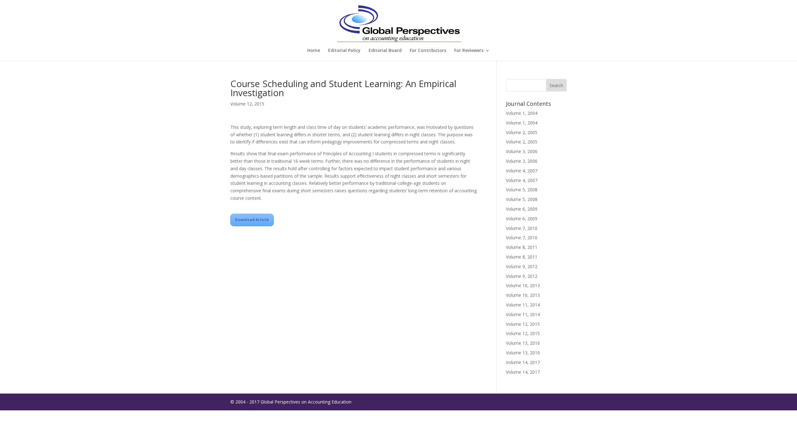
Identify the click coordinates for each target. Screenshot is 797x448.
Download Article (252, 219)
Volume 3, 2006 (521, 151)
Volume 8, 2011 (521, 247)
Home (313, 50)
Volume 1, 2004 (521, 113)
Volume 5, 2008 (521, 190)
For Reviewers (468, 50)
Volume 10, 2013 (523, 285)
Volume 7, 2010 (521, 228)
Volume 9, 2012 (521, 266)
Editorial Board (385, 50)
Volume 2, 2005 (521, 132)
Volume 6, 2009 (521, 209)
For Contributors (428, 50)
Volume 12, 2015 (247, 104)
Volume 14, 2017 (523, 362)
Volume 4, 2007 (521, 171)
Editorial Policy (344, 50)
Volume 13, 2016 (523, 343)
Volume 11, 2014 (523, 305)
